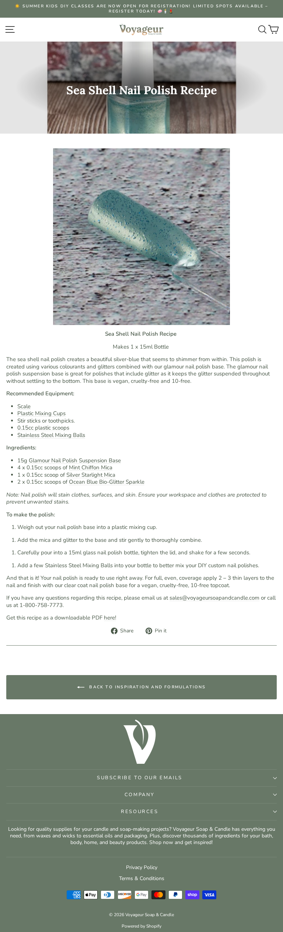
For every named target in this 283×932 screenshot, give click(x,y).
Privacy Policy (141, 867)
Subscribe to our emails (139, 777)
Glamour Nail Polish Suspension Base (75, 460)
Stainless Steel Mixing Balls (51, 435)
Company (140, 794)
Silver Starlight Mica (90, 475)
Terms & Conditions (141, 878)
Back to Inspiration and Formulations (146, 687)
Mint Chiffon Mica (90, 467)
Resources (139, 811)
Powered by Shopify (141, 926)
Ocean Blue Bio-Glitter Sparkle (106, 482)
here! (110, 617)
